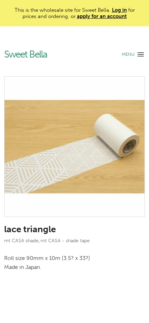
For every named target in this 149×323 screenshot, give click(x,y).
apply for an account (102, 16)
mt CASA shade (21, 241)
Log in (119, 10)
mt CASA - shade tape (65, 241)
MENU (128, 54)
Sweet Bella (25, 54)
